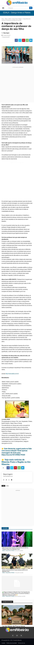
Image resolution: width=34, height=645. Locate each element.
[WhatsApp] (27, 40)
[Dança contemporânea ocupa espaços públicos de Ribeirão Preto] (17, 561)
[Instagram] (6, 479)
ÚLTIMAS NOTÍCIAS (7, 601)
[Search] (30, 8)
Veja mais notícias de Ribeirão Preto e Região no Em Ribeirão (16, 462)
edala (7, 485)
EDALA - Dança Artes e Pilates (16, 12)
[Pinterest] (23, 40)
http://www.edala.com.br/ (12, 373)
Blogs (6, 19)
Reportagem (6, 33)
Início (3, 19)
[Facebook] (16, 40)
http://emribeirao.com (8, 476)
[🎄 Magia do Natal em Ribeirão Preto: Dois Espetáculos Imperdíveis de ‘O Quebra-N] (17, 583)
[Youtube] (11, 479)
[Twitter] (20, 40)
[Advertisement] (17, 85)
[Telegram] (30, 40)
